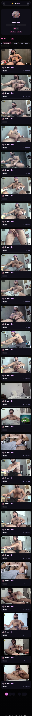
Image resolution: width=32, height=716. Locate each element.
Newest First (7, 43)
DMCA (16, 715)
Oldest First (15, 43)
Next (24, 694)
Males (5, 70)
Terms (20, 715)
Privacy (25, 715)
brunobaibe (9, 67)
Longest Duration (24, 43)
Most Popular (5, 46)
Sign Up (11, 715)
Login (6, 715)
